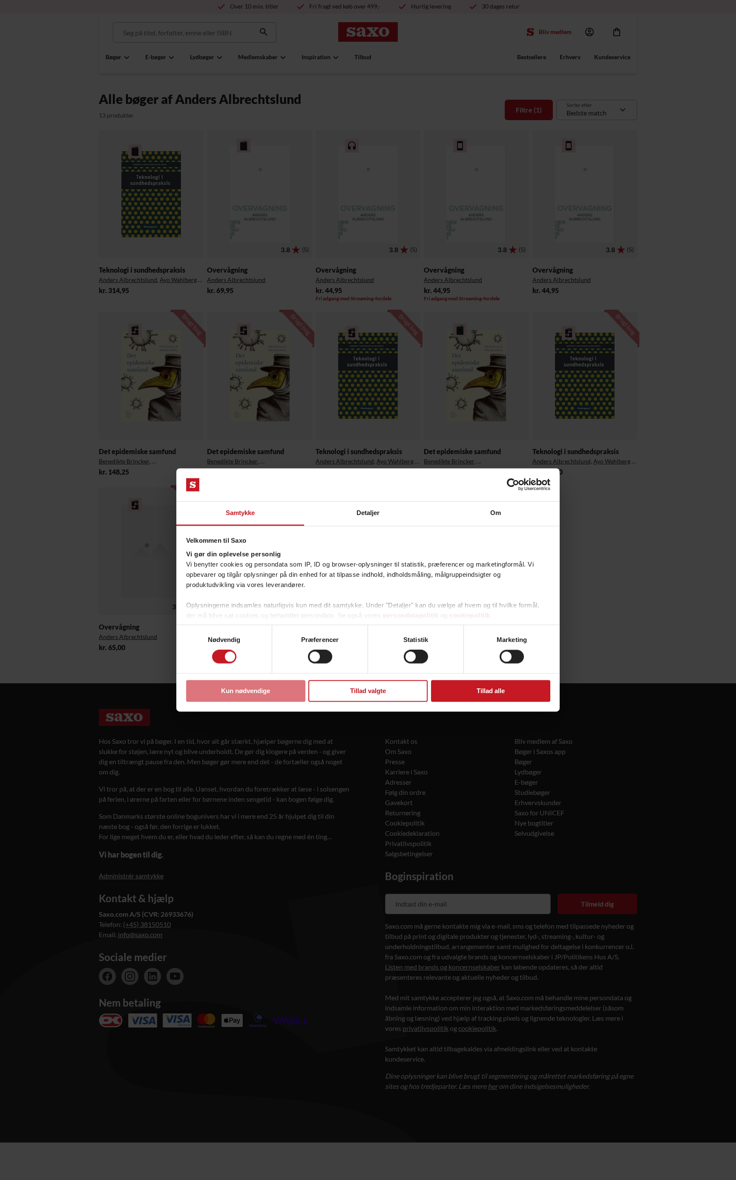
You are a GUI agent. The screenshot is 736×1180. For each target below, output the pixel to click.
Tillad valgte (368, 690)
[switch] (320, 657)
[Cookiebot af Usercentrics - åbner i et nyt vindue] (513, 484)
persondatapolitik (411, 615)
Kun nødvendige (245, 690)
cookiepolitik (469, 615)
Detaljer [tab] (368, 512)
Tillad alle (491, 690)
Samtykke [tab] (240, 512)
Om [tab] (495, 512)
